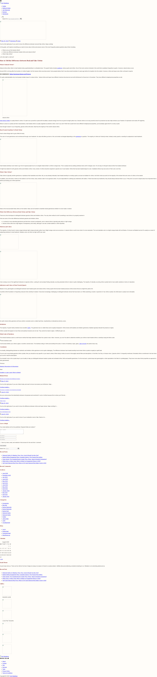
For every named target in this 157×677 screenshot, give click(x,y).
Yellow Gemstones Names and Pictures (20, 74)
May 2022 (5, 487)
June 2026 (5, 473)
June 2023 (5, 479)
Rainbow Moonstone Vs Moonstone (9, 366)
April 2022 (5, 488)
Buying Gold (5, 511)
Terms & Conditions (7, 673)
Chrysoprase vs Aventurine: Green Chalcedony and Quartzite (10, 390)
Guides (4, 6)
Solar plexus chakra (5, 120)
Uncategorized (6, 522)
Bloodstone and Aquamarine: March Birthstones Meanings (10, 379)
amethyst (59, 68)
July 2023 (5, 477)
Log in (4, 529)
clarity (28, 327)
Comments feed (6, 533)
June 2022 (5, 485)
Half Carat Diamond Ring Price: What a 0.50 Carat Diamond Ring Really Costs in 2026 (24, 463)
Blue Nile (4, 505)
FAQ (3, 665)
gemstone (78, 136)
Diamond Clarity (6, 513)
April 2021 (5, 494)
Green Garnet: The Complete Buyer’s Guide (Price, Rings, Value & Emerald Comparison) (24, 459)
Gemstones (5, 14)
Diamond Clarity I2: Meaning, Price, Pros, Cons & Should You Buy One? (20, 455)
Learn (3, 520)
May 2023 (5, 481)
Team (3, 669)
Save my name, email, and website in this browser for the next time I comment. (21, 442)
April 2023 (5, 483)
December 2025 (6, 475)
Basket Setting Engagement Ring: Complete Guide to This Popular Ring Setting (22, 457)
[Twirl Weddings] (4, 3)
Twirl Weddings (13, 676)
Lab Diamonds (6, 10)
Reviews (4, 12)
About (4, 661)
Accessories (5, 503)
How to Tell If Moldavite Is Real (5, 412)
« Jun (1, 559)
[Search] (21, 19)
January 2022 (6, 490)
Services (4, 667)
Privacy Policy (6, 671)
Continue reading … (5, 387)
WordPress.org (6, 535)
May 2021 (4, 492)
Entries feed (5, 531)
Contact (4, 663)
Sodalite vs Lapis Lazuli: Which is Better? (10, 372)
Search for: (5, 18)
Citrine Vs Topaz (3, 401)
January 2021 (5, 496)
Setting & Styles (6, 8)
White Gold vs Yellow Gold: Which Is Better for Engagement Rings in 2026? (21, 461)
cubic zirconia (82, 343)
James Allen (5, 518)
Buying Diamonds (6, 507)
